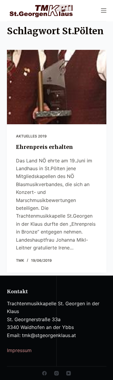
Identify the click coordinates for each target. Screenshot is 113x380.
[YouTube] (68, 373)
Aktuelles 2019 (31, 136)
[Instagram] (56, 373)
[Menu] (103, 10)
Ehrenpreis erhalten (44, 146)
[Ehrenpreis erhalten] (56, 87)
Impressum (19, 350)
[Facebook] (44, 373)
